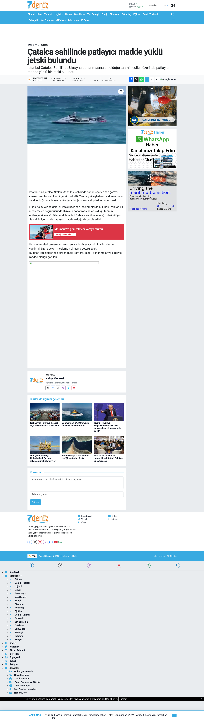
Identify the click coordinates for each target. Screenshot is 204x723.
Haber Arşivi (20, 692)
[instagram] (89, 565)
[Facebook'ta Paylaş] (131, 79)
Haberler (32, 45)
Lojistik (59, 14)
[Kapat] (202, 699)
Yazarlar (85, 519)
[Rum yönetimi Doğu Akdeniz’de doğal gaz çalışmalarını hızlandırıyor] (45, 444)
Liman (68, 14)
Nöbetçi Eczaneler (24, 671)
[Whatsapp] (60, 542)
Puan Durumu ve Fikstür (27, 682)
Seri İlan (14, 653)
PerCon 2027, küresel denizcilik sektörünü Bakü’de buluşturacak (108, 458)
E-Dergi (85, 20)
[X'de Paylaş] (136, 79)
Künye (83, 522)
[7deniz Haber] (37, 5)
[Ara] (173, 14)
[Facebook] (53, 388)
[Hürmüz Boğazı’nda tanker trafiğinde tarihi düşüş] (77, 444)
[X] (35, 542)
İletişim (114, 519)
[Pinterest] (40, 542)
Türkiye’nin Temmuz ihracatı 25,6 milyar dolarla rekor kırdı (44, 424)
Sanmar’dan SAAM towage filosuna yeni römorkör (75, 424)
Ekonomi (114, 14)
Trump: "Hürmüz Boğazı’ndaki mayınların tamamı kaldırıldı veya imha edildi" (108, 427)
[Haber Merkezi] (36, 380)
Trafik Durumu (22, 678)
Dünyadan (73, 20)
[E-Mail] (48, 388)
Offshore (61, 20)
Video (114, 516)
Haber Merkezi (55, 378)
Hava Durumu (21, 675)
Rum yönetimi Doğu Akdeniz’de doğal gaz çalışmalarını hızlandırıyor (43, 458)
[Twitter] (58, 388)
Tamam (123, 699)
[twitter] (60, 565)
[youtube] (119, 565)
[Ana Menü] (173, 20)
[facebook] (31, 565)
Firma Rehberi (17, 650)
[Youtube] (73, 388)
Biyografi (14, 657)
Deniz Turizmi (150, 14)
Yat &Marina (47, 20)
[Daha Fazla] (147, 79)
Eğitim (136, 14)
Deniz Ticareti (44, 14)
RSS (33, 556)
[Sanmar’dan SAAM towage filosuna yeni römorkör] (77, 411)
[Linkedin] (68, 388)
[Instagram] (63, 388)
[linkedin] (177, 565)
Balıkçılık (34, 20)
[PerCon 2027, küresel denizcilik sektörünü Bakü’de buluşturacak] (109, 444)
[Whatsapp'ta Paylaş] (141, 79)
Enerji (104, 14)
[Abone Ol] (168, 79)
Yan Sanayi (93, 14)
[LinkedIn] (50, 542)
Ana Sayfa (14, 572)
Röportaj (126, 14)
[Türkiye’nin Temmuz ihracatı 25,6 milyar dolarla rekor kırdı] (45, 411)
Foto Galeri (86, 516)
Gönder (36, 502)
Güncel (31, 14)
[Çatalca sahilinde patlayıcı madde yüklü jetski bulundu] (76, 115)
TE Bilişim (172, 556)
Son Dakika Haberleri (25, 689)
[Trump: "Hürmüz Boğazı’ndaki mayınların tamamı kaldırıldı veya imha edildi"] (109, 411)
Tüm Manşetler (22, 685)
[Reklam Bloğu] (152, 106)
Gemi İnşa (79, 14)
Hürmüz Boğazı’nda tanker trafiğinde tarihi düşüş (75, 457)
